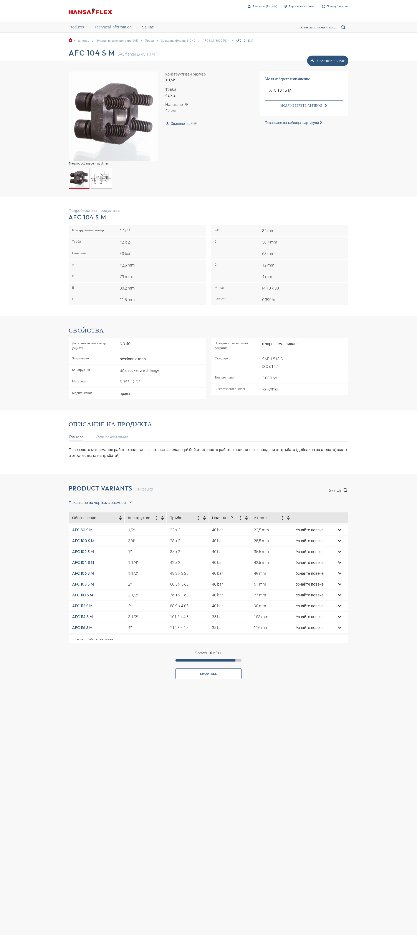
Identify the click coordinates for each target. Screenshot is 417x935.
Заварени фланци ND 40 (178, 40)
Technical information (113, 27)
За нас (148, 27)
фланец (83, 40)
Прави (149, 40)
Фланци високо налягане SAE (117, 40)
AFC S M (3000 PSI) (216, 40)
